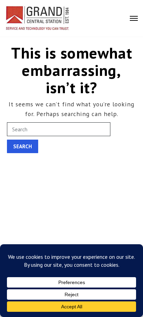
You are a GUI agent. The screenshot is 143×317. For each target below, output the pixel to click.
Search (22, 146)
